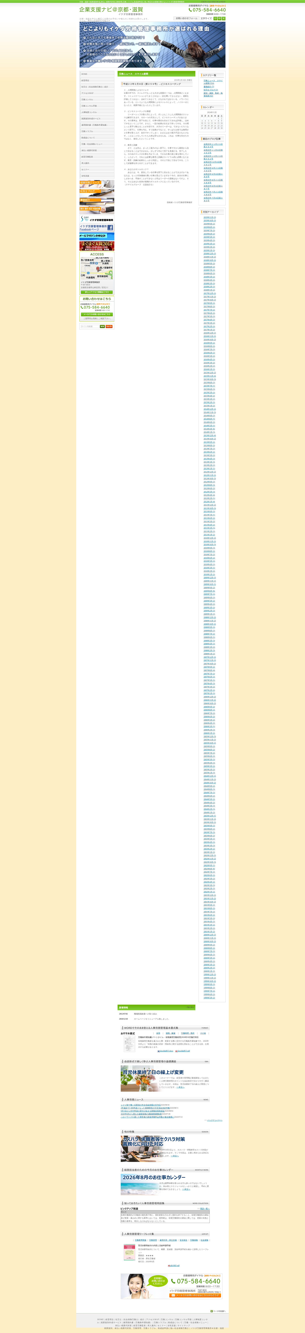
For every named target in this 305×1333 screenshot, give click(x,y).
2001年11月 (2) (210, 898)
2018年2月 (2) (209, 287)
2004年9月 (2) (209, 786)
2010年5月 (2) (209, 561)
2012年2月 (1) (209, 498)
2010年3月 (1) (209, 568)
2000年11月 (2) (210, 938)
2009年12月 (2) (210, 578)
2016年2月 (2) (209, 366)
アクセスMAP (152, 1319)
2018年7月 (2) (209, 270)
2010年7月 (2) (209, 555)
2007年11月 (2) (210, 660)
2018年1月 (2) (209, 290)
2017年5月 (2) (209, 316)
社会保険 (204, 1240)
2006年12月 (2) (210, 697)
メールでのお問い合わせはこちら (97, 314)
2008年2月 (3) (209, 650)
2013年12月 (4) (210, 435)
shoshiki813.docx (166, 1051)
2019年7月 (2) (209, 230)
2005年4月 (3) (209, 763)
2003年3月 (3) (209, 846)
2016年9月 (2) (209, 343)
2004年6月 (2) (209, 796)
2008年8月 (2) (209, 631)
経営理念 (109, 1319)
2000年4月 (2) (209, 961)
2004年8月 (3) (209, 789)
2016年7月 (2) (209, 349)
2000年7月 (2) (209, 951)
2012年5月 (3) (209, 492)
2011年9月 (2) (209, 511)
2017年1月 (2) (209, 330)
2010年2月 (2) (209, 571)
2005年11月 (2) (210, 740)
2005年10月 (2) (210, 743)
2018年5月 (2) (209, 277)
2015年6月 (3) (209, 389)
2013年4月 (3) (209, 459)
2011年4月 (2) (209, 525)
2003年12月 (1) (210, 816)
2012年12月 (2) (210, 472)
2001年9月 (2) (209, 905)
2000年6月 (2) (209, 955)
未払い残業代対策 (123, 1325)
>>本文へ (180, 1087)
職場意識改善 (140, 1014)
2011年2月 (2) (209, 531)
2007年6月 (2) (209, 677)
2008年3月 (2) (209, 647)
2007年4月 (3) (209, 683)
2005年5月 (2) (209, 759)
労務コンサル (167, 1319)
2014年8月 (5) (209, 419)
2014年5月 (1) (209, 426)
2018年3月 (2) (209, 283)
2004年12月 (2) (210, 776)
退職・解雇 (170, 1033)
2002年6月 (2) (209, 875)
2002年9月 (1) (209, 865)
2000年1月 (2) (209, 971)
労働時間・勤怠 (187, 1033)
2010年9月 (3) (209, 548)
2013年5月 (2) (209, 455)
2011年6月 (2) (209, 518)
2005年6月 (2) (209, 756)
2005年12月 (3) (210, 736)
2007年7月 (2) (209, 674)
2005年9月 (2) (209, 746)
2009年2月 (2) (209, 611)
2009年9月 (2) (209, 588)
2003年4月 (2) (209, 842)
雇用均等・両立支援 (168, 1240)
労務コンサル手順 (183, 1319)
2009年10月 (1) (210, 584)
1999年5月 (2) (209, 998)
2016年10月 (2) (210, 340)
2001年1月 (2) (209, 932)
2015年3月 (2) (209, 399)
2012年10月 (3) (210, 479)
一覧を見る (190, 1007)
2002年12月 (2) (210, 855)
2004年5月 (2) (209, 799)
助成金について (175, 1322)
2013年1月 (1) (209, 468)
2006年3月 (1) (209, 726)
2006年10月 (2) (210, 703)
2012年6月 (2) (209, 488)
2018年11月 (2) (210, 257)
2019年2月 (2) (209, 247)
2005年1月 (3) (209, 773)
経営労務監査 (139, 1325)
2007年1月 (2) (209, 693)
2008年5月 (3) (209, 641)
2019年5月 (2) (209, 237)
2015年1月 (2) (209, 406)
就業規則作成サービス (111, 1322)
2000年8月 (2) (209, 948)
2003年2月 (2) (209, 849)
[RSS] (109, 327)
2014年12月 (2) (210, 409)
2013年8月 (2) (209, 445)
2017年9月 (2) (209, 303)
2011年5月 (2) (209, 521)
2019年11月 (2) (210, 217)
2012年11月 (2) (210, 475)
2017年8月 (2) (209, 306)
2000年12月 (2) (210, 935)
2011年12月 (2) (210, 505)
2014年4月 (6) (209, 429)
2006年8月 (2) (209, 710)
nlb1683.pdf (175, 1265)
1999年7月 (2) (209, 991)
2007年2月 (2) (209, 690)
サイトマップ (184, 1325)
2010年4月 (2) (209, 564)
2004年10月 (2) (210, 783)
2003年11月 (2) (210, 819)
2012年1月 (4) (209, 502)
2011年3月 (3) (209, 528)
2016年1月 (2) (209, 369)
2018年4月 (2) (209, 280)
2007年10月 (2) (210, 664)
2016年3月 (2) (209, 363)
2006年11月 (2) (210, 700)
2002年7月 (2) (209, 872)
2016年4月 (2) (209, 359)
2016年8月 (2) (209, 346)
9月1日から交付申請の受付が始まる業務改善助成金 (143, 1111)
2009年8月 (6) (209, 591)
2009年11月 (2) (210, 581)
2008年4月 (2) (209, 644)
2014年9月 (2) (209, 416)
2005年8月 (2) (209, 750)
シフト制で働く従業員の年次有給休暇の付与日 (141, 1105)
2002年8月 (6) (209, 869)
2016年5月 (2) (209, 356)
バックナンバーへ (214, 1120)
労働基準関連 (140, 1240)
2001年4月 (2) (209, 922)
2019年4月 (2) (209, 240)
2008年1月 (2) (209, 654)
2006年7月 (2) (209, 713)
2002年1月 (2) (209, 892)
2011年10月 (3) (210, 508)
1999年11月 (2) (210, 978)
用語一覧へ (205, 1209)
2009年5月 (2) (209, 601)
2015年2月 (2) (209, 402)
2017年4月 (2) (209, 320)
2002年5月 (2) (209, 879)
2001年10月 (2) (210, 902)
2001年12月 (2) (210, 895)
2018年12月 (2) (210, 254)
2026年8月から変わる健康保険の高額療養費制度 (141, 1114)
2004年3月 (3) (209, 806)
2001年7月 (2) (209, 912)
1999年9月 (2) (209, 984)
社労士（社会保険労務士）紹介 (129, 1319)
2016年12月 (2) (210, 333)
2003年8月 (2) (209, 829)
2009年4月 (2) (209, 604)
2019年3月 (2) (209, 244)
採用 (158, 1033)
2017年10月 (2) (210, 300)
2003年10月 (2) (210, 822)
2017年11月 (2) (210, 297)
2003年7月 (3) (209, 832)
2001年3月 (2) (209, 925)
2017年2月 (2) (209, 326)
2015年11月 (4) (210, 376)
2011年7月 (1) (209, 515)
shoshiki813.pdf (184, 1051)
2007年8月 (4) (209, 670)
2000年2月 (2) (209, 968)
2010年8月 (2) (209, 551)
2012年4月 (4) (209, 495)
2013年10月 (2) (210, 439)
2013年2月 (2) (209, 465)
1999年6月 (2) (209, 994)
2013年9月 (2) (209, 442)
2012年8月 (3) (209, 485)
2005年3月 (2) (209, 766)
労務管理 (153, 1240)
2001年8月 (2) (209, 908)
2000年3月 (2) (209, 965)
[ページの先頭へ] (218, 1311)
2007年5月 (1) (209, 680)
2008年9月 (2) (209, 627)
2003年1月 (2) (209, 852)
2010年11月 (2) (210, 541)
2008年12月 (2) (210, 617)
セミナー (162, 1325)
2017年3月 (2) (209, 323)
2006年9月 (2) (209, 707)
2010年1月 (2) (209, 574)
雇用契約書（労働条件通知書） (137, 1322)
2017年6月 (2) (209, 313)
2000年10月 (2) (210, 941)
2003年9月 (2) (209, 826)
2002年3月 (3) (209, 885)
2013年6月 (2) (209, 452)
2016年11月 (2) (210, 336)
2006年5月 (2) (209, 720)
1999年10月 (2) (210, 981)
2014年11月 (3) (210, 412)
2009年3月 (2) (209, 607)
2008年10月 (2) (210, 624)
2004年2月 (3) (209, 809)
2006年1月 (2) (209, 733)
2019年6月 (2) (209, 234)
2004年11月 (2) (210, 779)
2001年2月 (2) (209, 928)
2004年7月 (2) (209, 793)
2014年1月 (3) (209, 432)
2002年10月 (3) (210, 862)
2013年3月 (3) (209, 462)
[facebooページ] (96, 231)
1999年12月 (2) (210, 974)
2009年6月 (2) (209, 597)
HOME (100, 1319)
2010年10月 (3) (210, 545)
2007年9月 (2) (209, 667)
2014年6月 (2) (209, 422)
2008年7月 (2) (209, 634)
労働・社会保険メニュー (195, 1322)
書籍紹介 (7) (209, 87)
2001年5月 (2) (209, 918)
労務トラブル (160, 1322)
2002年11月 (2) (210, 859)
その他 (203, 1033)
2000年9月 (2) (209, 945)
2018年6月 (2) (209, 273)
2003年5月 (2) (209, 839)
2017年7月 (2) (209, 310)
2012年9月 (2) (209, 482)
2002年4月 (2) (209, 882)
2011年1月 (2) (209, 535)
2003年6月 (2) (209, 836)
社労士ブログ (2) (211, 90)
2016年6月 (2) (209, 353)
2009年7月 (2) (209, 594)
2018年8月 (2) (209, 267)
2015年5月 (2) (209, 392)
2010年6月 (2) (209, 558)
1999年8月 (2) (209, 988)
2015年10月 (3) (210, 379)
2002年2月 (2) (209, 888)
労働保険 (194, 1240)
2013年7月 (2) (209, 449)
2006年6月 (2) (209, 717)
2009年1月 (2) (209, 614)
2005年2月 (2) (209, 770)
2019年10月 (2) (210, 220)
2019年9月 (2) (209, 224)
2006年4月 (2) (209, 723)
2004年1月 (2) (209, 812)
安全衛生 (183, 1240)
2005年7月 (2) (209, 753)
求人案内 (152, 1325)
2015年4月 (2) (209, 396)
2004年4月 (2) (209, 803)
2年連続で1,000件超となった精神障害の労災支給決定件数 (145, 1108)
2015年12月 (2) (210, 373)
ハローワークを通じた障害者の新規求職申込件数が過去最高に (147, 1117)
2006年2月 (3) (209, 730)
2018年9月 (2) (209, 264)
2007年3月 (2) (209, 687)
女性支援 (172, 1325)
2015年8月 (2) (209, 382)
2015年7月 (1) (209, 386)
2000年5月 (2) (209, 958)
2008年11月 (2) (210, 621)
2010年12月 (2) (210, 538)
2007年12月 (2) (210, 657)
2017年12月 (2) (210, 293)
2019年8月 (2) (209, 227)
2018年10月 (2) (210, 260)
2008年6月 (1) (209, 637)
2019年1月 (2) (209, 250)
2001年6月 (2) (209, 915)
